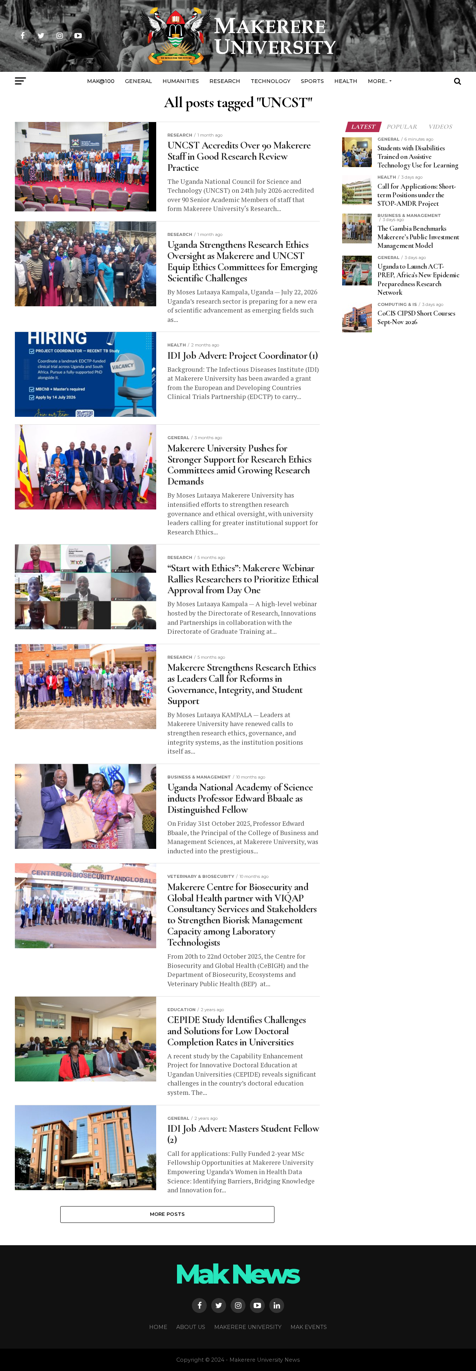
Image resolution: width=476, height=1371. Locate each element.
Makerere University (248, 1327)
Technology (270, 81)
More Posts (167, 1214)
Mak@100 (101, 81)
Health (345, 81)
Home (158, 1327)
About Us (190, 1327)
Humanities (181, 81)
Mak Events (308, 1327)
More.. (377, 81)
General (138, 81)
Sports (312, 81)
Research (224, 81)
